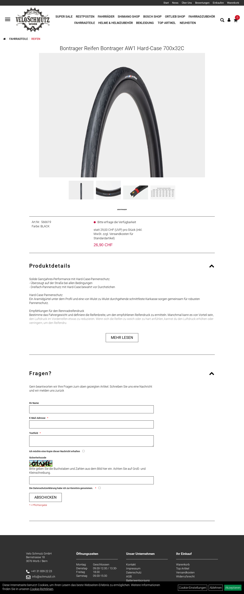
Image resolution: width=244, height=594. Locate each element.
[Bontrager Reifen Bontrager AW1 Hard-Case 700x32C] (122, 115)
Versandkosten (185, 572)
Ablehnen (216, 587)
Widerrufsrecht (185, 576)
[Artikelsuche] (222, 20)
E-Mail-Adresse (37, 418)
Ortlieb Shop (175, 16)
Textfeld (33, 433)
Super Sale (64, 16)
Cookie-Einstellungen (192, 587)
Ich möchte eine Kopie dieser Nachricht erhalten (54, 451)
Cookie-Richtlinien (41, 589)
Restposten (85, 16)
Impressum (133, 568)
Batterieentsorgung (138, 580)
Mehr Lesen (122, 337)
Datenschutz (133, 572)
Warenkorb (233, 2)
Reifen (35, 38)
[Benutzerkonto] (229, 20)
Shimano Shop (129, 16)
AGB (129, 576)
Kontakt (131, 564)
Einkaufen (218, 2)
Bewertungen (202, 2)
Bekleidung (145, 23)
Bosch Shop (152, 16)
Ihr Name (34, 403)
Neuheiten (188, 23)
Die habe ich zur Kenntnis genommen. (61, 488)
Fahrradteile (84, 23)
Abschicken (45, 497)
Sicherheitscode (37, 457)
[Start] (4, 38)
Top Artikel (167, 23)
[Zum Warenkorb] (235, 21)
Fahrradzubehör (202, 16)
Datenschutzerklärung (45, 488)
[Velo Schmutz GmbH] (32, 19)
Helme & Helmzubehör (115, 23)
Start (166, 2)
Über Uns (187, 2)
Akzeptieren (233, 587)
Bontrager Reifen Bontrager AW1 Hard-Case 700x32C (122, 48)
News (175, 2)
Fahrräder (106, 16)
